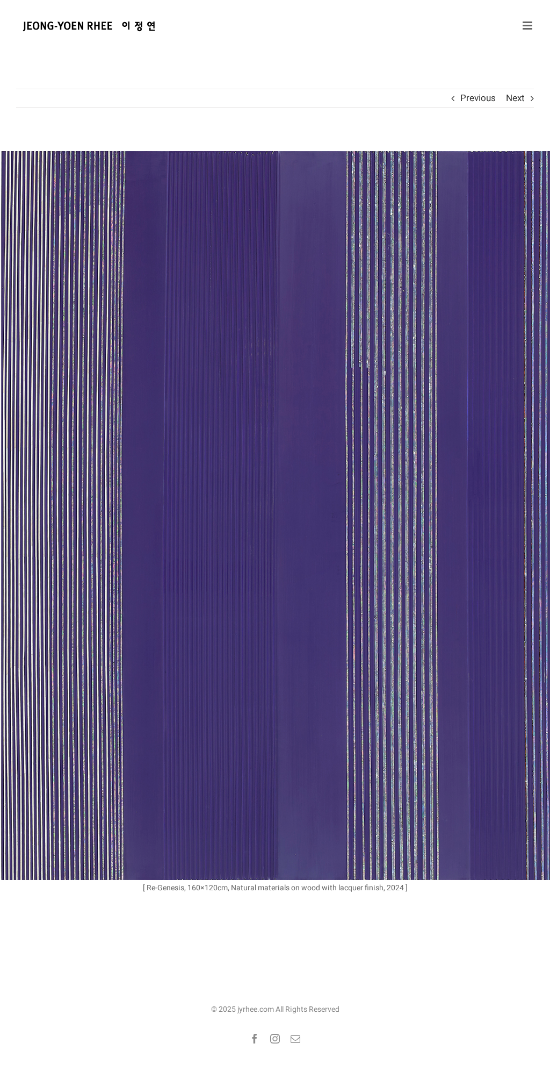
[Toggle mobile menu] (528, 25)
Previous (478, 98)
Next (515, 98)
